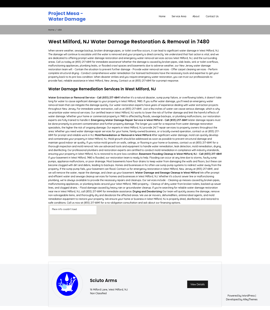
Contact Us (212, 16)
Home (162, 16)
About (196, 16)
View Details (197, 284)
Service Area (179, 16)
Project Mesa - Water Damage (67, 16)
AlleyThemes (250, 299)
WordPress (248, 295)
